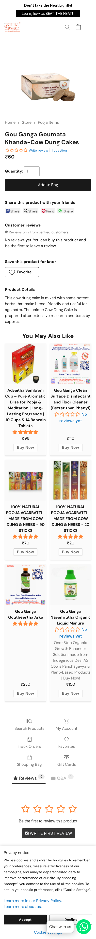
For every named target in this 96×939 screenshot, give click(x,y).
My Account (66, 728)
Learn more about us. (23, 906)
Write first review (50, 833)
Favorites (66, 746)
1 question (59, 150)
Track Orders (29, 746)
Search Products (29, 728)
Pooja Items (48, 122)
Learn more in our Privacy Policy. (33, 900)
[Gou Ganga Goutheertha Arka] (25, 584)
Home (10, 122)
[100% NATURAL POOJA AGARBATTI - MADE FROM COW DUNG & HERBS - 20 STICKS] (70, 480)
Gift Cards (66, 764)
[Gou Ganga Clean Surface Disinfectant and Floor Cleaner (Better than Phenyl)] (70, 363)
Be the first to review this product (48, 820)
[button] (48, 13)
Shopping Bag (29, 764)
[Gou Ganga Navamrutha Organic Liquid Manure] (70, 584)
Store (27, 122)
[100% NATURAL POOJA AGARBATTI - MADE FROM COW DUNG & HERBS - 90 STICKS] (25, 480)
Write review (38, 150)
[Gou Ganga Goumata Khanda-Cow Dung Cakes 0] (48, 83)
